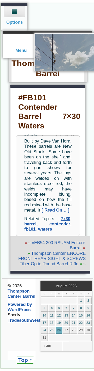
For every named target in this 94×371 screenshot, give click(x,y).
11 (52, 315)
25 (52, 330)
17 (44, 323)
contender (59, 223)
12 (59, 315)
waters (45, 229)
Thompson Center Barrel (22, 294)
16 (88, 315)
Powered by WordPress (20, 307)
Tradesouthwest (24, 320)
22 (81, 323)
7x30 (65, 218)
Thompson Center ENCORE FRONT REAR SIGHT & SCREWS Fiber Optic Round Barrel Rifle (52, 259)
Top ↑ (25, 360)
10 (44, 315)
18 (52, 323)
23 (88, 323)
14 (73, 315)
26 (59, 330)
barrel (30, 223)
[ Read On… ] (55, 210)
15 (81, 315)
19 (59, 323)
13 (66, 315)
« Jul (47, 346)
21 (73, 323)
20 (66, 323)
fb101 (30, 229)
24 (44, 330)
